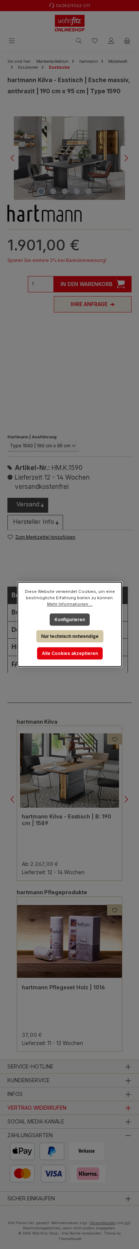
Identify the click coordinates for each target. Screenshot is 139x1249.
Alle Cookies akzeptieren (69, 653)
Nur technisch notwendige (69, 636)
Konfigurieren (69, 619)
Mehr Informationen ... (69, 604)
